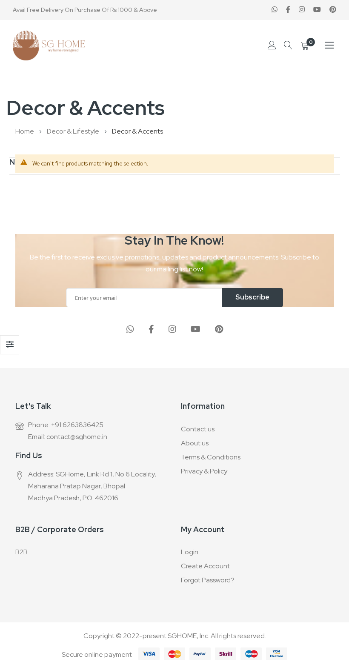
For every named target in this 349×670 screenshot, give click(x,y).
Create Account (205, 566)
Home (25, 131)
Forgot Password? (208, 580)
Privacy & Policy (204, 471)
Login (189, 551)
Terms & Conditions (210, 457)
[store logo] (49, 45)
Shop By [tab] (9, 344)
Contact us (198, 429)
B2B (21, 551)
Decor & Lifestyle (73, 131)
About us (195, 443)
